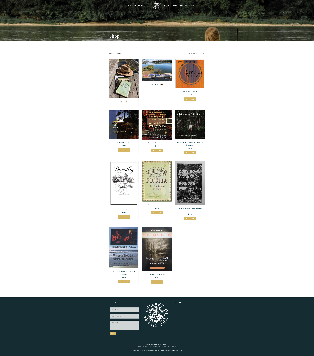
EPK (129, 5)
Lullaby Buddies (180, 5)
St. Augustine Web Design (156, 350)
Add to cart (190, 99)
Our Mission (139, 5)
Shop (192, 5)
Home (122, 5)
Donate (167, 5)
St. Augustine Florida (176, 350)
